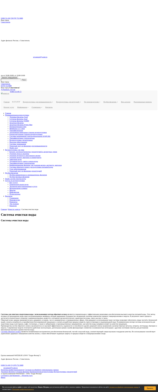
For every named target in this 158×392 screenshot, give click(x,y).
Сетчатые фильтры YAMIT (19, 121)
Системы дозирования (17, 144)
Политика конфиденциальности (12, 370)
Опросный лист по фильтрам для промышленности (28, 146)
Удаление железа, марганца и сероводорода (25, 157)
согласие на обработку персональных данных (124, 387)
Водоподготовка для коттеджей (65, 372)
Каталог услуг (9, 107)
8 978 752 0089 (17, 18)
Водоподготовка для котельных (21, 140)
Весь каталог (125, 102)
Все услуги (13, 183)
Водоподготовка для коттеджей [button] (68, 102)
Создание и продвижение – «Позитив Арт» (17, 375)
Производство (14, 200)
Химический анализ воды (18, 184)
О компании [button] (36, 107)
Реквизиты (13, 202)
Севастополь (5, 22)
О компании (13, 198)
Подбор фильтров (11, 173)
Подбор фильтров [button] (110, 102)
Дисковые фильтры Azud (18, 117)
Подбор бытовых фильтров (19, 177)
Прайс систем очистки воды (15, 179)
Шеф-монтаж (14, 192)
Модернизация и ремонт (18, 188)
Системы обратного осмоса (11, 332)
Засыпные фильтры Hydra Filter (20, 125)
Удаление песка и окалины (19, 154)
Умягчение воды (15, 159)
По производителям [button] (91, 102)
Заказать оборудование (9, 77)
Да (2, 90)
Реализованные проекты (143, 102)
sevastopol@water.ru (40, 57)
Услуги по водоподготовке (15, 181)
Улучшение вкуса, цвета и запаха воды (23, 161)
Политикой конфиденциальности (23, 389)
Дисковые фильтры (8, 372)
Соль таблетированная (17, 169)
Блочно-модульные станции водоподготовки (25, 134)
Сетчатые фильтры (22, 372)
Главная (6, 102)
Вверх (3, 377)
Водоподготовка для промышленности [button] (37, 102)
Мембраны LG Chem (17, 129)
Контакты (49, 107)
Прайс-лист (13, 148)
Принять (150, 388)
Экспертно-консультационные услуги (23, 186)
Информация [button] (22, 107)
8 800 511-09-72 (6, 18)
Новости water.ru (14, 209)
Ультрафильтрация (16, 130)
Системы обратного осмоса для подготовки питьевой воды (31, 167)
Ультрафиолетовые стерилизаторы (22, 138)
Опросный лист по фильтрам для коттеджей (25, 171)
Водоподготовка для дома (14, 150)
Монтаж (12, 190)
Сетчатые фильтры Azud (18, 119)
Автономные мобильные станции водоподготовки (28, 132)
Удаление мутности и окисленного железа (24, 156)
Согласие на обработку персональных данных (42, 370)
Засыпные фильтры (16, 123)
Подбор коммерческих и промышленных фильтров (28, 175)
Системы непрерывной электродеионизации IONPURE (29, 136)
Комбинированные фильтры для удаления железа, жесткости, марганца (35, 165)
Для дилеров (14, 204)
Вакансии (13, 206)
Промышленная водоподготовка (17, 115)
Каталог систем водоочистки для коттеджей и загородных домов (33, 152)
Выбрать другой (9, 90)
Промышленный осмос (17, 127)
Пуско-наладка (14, 194)
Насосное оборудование (18, 142)
